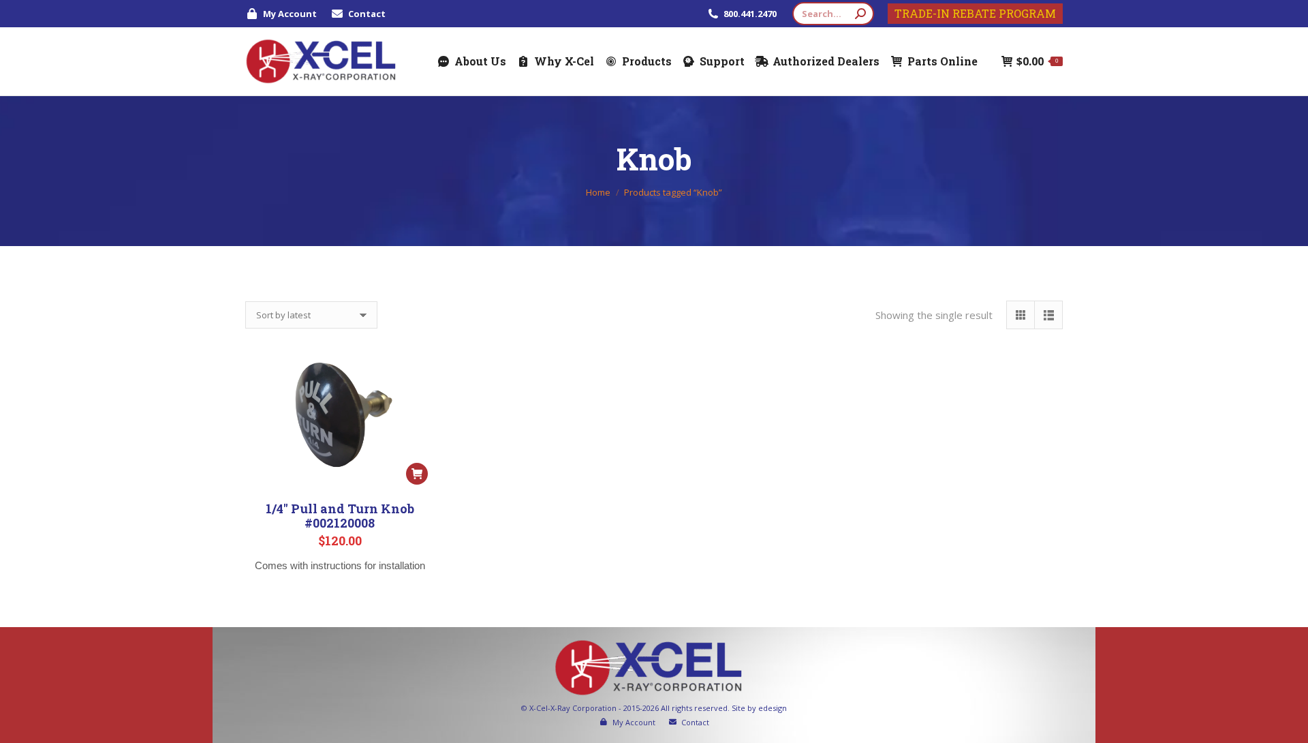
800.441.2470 (751, 13)
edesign (772, 708)
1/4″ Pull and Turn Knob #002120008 (340, 515)
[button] (417, 474)
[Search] (860, 13)
